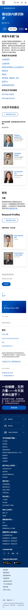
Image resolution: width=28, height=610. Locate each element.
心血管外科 (6, 63)
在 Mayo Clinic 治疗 (7, 278)
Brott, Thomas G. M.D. (18, 236)
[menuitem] (5, 29)
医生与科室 (13, 29)
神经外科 (5, 71)
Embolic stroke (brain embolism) (10, 338)
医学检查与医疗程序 (9, 8)
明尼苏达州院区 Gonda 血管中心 (13, 67)
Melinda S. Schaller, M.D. (18, 136)
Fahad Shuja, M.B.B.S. (17, 154)
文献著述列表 (12, 208)
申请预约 (6, 284)
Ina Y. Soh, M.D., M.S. (18, 172)
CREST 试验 (5, 334)
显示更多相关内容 (7, 346)
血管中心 (5, 81)
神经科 (4, 74)
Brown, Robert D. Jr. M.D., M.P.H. (18, 254)
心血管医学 (6, 59)
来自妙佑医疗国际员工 (8, 274)
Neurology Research (8, 98)
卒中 (3, 342)
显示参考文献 (5, 323)
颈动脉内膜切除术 (9, 375)
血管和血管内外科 (8, 85)
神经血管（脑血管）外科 (10, 78)
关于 (5, 29)
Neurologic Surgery (8, 94)
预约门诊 (7, 23)
